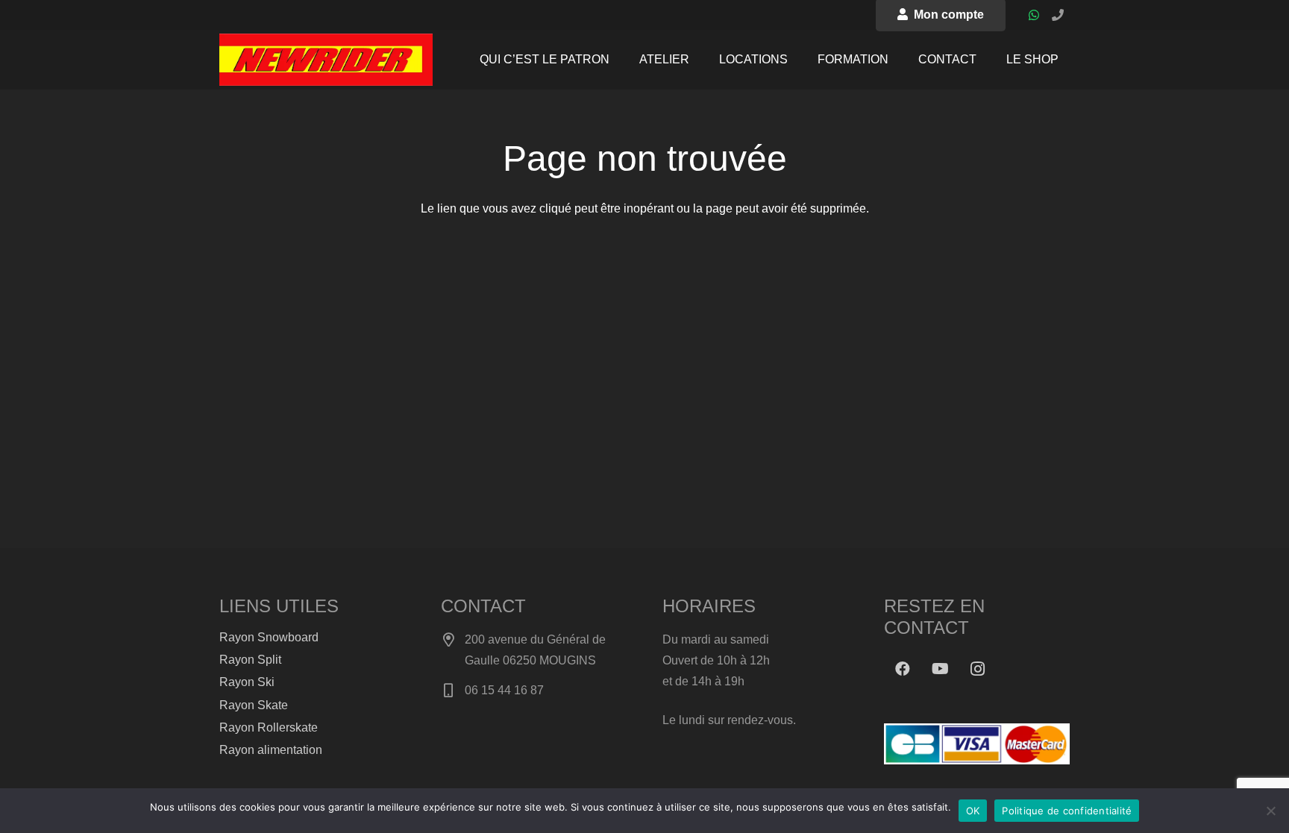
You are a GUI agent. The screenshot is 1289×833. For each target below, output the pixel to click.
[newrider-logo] (326, 60)
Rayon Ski (247, 682)
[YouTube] (940, 669)
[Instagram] (977, 669)
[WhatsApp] (1034, 15)
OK (973, 811)
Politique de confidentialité (1067, 811)
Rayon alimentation (270, 750)
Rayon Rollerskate (268, 727)
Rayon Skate (253, 705)
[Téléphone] (1058, 15)
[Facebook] (902, 669)
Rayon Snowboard (269, 637)
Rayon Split (250, 659)
